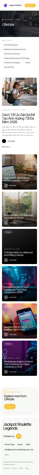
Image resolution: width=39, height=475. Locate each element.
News (9, 406)
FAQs (28, 444)
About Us (7, 468)
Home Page (9, 444)
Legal (27, 468)
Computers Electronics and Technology (17, 58)
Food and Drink (9, 67)
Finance (27, 62)
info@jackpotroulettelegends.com (18, 450)
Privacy (14, 468)
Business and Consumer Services (15, 49)
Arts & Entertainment (11, 45)
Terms (21, 468)
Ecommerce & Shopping (12, 62)
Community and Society (12, 54)
